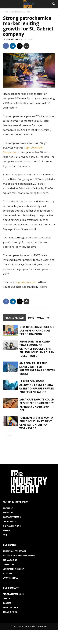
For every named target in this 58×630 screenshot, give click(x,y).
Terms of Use (10, 612)
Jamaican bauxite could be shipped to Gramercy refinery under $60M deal (36, 405)
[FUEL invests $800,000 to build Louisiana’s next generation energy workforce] (10, 421)
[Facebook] (6, 46)
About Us (8, 508)
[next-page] (9, 436)
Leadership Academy (13, 569)
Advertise (8, 512)
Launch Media (10, 577)
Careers (7, 603)
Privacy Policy (10, 607)
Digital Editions (12, 526)
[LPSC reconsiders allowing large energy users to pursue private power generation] (10, 385)
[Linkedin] (13, 46)
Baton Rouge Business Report (19, 555)
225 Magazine (10, 560)
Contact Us (9, 598)
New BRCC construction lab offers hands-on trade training (37, 330)
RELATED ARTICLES (15, 317)
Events (6, 530)
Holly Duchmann (13, 39)
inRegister (8, 564)
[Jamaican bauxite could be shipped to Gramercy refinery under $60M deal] (10, 403)
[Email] (20, 46)
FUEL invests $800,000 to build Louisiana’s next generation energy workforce (36, 423)
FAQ (5, 535)
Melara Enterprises (13, 594)
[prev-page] (5, 436)
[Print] (26, 46)
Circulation (9, 521)
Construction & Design (20, 12)
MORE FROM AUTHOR (39, 317)
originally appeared (26, 282)
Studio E (7, 573)
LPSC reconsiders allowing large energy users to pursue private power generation (36, 387)
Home (5, 12)
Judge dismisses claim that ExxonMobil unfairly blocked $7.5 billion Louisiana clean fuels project (36, 349)
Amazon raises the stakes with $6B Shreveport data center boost (37, 369)
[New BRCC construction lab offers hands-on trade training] (10, 330)
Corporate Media (12, 517)
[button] (5, 4)
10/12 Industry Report (14, 551)
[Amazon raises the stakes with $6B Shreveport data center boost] (10, 367)
